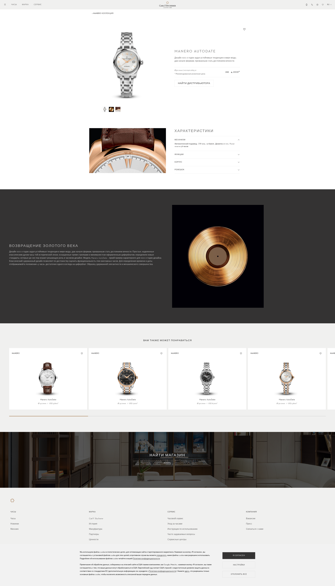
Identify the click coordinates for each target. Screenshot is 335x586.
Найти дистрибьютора (194, 83)
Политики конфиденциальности (162, 571)
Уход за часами (175, 524)
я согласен (239, 555)
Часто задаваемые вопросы (181, 534)
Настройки (239, 565)
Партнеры (94, 534)
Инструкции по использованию (182, 529)
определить (161, 555)
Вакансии (250, 519)
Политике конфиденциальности (146, 559)
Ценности (93, 540)
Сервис (38, 5)
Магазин (14, 529)
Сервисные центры (177, 540)
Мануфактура (95, 529)
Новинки (14, 524)
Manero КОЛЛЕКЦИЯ (103, 13)
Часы (14, 5)
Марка (25, 5)
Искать (167, 463)
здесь (187, 571)
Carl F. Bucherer (96, 519)
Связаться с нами (254, 529)
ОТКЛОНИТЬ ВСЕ (239, 574)
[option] (127, 65)
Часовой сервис (175, 519)
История (93, 524)
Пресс (249, 524)
